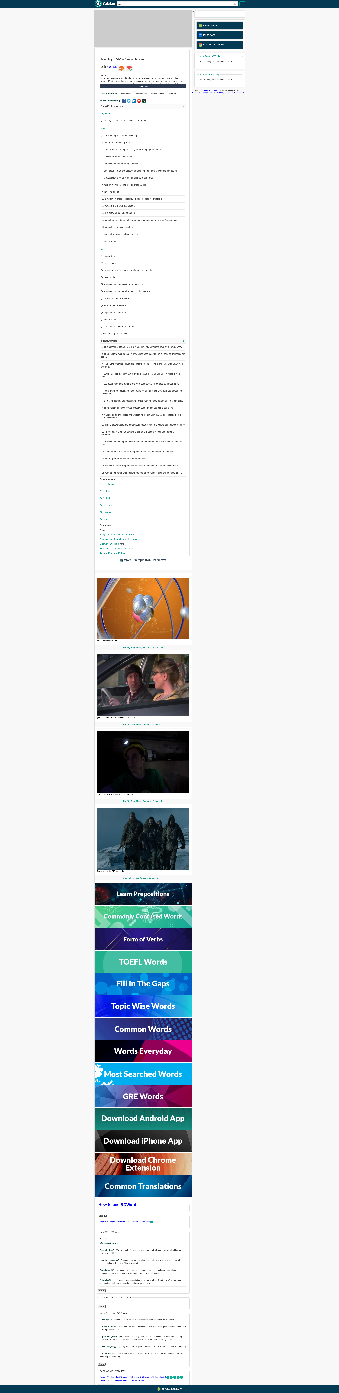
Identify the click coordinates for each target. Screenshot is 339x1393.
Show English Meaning (143, 106)
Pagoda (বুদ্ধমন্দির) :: (108, 1270)
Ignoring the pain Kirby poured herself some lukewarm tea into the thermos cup (143, 1346)
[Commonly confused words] (143, 927)
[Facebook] (124, 102)
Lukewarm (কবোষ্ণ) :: (109, 1346)
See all (101, 1291)
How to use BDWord (117, 1204)
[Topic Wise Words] (143, 1017)
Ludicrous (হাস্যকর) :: (109, 1326)
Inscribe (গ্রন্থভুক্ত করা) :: (110, 1260)
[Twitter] (129, 102)
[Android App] (143, 1129)
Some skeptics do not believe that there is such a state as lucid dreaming (137, 1319)
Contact (240, 93)
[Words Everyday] (143, 1062)
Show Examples (143, 341)
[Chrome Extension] (143, 1174)
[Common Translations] (143, 1196)
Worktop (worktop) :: (109, 1243)
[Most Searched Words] (143, 1084)
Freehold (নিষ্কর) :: (108, 1250)
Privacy (220, 93)
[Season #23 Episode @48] (178, 1378)
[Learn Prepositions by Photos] (143, 904)
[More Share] (144, 102)
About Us (211, 93)
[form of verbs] (143, 949)
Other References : (109, 93)
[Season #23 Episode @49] (175, 1378)
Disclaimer (230, 93)
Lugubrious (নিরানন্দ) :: (109, 1336)
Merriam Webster (157, 94)
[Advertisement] (142, 28)
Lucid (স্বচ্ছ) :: (106, 1319)
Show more (143, 86)
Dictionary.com (141, 94)
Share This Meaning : (110, 101)
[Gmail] (139, 102)
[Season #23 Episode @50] (171, 1378)
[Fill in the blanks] (143, 994)
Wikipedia (172, 94)
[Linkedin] (134, 102)
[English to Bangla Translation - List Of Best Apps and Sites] (151, 1223)
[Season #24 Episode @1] (168, 1378)
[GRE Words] (143, 1106)
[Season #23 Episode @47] (181, 1378)
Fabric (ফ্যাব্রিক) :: (108, 1280)
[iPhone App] (143, 1151)
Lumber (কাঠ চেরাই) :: (109, 1353)
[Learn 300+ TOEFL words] (143, 972)
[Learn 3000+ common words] (143, 1039)
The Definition (126, 94)
